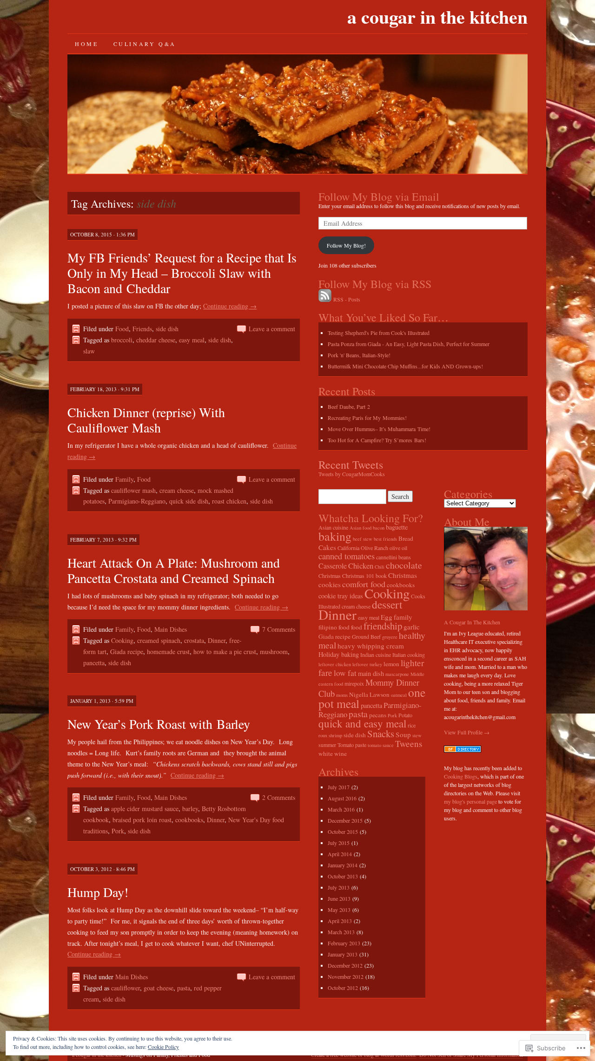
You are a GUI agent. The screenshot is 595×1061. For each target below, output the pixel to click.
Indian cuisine (375, 654)
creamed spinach (158, 640)
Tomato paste (351, 744)
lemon (391, 664)
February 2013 (344, 943)
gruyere (389, 637)
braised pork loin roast (142, 819)
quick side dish (188, 501)
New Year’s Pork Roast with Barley (158, 724)
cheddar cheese (155, 339)
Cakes (327, 547)
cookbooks (189, 819)
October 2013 (343, 876)
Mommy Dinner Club (368, 687)
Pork (118, 830)
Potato (405, 715)
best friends (385, 539)
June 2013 (339, 898)
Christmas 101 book (364, 575)
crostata (194, 640)
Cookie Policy (163, 1046)
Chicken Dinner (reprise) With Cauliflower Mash (146, 419)
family (403, 617)
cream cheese (176, 490)
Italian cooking (408, 654)
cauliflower (125, 987)
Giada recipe (126, 651)
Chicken (360, 565)
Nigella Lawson (369, 694)
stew (417, 735)
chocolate (404, 565)
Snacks (380, 733)
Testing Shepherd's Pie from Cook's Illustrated (379, 332)
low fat (345, 673)
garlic (411, 626)
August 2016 (342, 798)
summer (327, 744)
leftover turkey (367, 664)
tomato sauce (381, 745)
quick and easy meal (362, 723)
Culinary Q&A (144, 43)
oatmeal (399, 695)
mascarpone (397, 674)
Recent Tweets (350, 464)
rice (412, 725)
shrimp (335, 735)
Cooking (122, 640)
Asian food (360, 527)
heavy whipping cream (370, 645)
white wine (332, 753)
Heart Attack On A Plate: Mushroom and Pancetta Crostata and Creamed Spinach (173, 570)
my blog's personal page (470, 801)
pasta (183, 987)
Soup (403, 734)
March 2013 (341, 932)
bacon (378, 527)
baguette (397, 527)
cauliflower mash (133, 490)
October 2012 (343, 987)
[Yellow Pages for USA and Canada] (462, 750)
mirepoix (354, 683)
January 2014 (342, 865)
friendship (383, 625)
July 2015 (339, 842)
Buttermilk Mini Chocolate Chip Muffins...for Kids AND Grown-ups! (405, 366)
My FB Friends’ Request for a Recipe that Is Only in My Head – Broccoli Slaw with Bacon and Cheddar (182, 273)
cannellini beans (393, 557)
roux (322, 735)
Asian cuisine (333, 527)
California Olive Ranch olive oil (372, 547)
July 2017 (339, 787)
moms (342, 695)
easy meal (192, 339)
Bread (405, 538)
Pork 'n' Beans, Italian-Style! (359, 355)
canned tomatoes (346, 556)
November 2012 (346, 976)
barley (190, 808)
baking (334, 536)
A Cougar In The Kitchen (472, 622)
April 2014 (340, 854)
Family (124, 479)
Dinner (216, 640)
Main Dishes (170, 629)
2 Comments (278, 797)
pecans (377, 715)
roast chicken (229, 501)
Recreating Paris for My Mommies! (367, 417)
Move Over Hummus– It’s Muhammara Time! (379, 428)
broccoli (121, 339)
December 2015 (345, 820)
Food (122, 328)
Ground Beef (366, 636)
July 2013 (339, 887)
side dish (167, 328)
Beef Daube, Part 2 (349, 406)
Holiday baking (338, 654)
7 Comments (278, 629)
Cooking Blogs (460, 776)
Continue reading (230, 305)
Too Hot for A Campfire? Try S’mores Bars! (377, 440)
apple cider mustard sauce (144, 808)
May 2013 (339, 909)
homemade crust (168, 651)
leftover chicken (334, 664)
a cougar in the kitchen (437, 16)
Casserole (332, 566)
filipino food (334, 627)
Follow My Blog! (346, 245)
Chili (379, 566)
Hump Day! (97, 892)
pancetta (94, 662)
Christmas (329, 575)
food (356, 627)
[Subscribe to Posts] (324, 299)
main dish (371, 673)
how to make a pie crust (224, 651)
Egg (386, 617)
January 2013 (342, 954)
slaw (89, 351)
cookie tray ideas (340, 595)
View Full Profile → (466, 732)
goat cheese (158, 987)
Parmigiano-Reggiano (136, 501)
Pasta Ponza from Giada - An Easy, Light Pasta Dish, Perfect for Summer (408, 343)
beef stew (362, 539)
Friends (142, 328)
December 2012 (345, 965)
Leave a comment (272, 328)
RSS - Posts (346, 299)
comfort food (363, 583)
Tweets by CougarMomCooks (351, 474)
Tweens (408, 743)
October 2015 (343, 831)
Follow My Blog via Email (378, 196)
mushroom (274, 651)
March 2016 (341, 809)
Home (86, 43)
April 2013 (340, 920)
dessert (387, 604)
